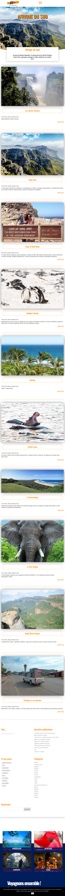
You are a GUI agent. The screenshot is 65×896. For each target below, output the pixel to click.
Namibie (36, 789)
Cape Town (32, 179)
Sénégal (36, 793)
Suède (35, 795)
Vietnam (36, 797)
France (36, 775)
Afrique (9, 117)
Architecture (6, 763)
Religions (5, 783)
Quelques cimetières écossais (42, 743)
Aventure (5, 768)
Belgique (36, 766)
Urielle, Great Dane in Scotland (42, 745)
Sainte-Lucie (32, 446)
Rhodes (36, 791)
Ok (32, 893)
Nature (4, 780)
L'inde (35, 783)
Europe (36, 773)
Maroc (36, 787)
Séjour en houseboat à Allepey (42, 739)
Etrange (5, 773)
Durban (32, 380)
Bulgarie (36, 769)
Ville (4, 786)
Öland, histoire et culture (40, 735)
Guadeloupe (37, 777)
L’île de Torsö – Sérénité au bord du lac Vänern (46, 737)
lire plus (60, 122)
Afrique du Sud (15, 117)
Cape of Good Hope (32, 246)
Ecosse (36, 771)
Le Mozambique (32, 497)
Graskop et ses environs (32, 700)
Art (3, 765)
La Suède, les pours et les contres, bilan (44, 733)
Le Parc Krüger (32, 566)
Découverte (6, 770)
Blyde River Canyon (32, 633)
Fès (35, 749)
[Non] (63, 892)
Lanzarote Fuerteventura (40, 785)
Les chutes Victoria (32, 110)
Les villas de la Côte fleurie (41, 747)
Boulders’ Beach (33, 313)
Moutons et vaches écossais (41, 741)
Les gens (5, 778)
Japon (36, 779)
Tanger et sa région (39, 751)
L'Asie (35, 781)
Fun (3, 775)
